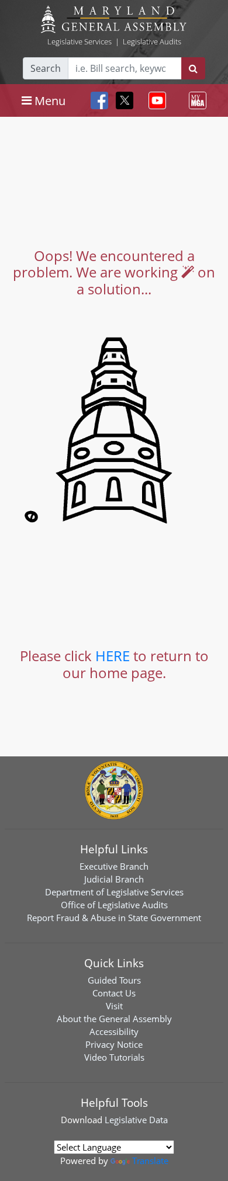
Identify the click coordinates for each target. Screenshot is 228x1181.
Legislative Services (79, 41)
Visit (114, 1006)
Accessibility (114, 1031)
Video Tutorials (114, 1057)
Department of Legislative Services (114, 892)
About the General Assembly (114, 1018)
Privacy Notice (114, 1044)
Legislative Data (136, 1120)
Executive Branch (114, 866)
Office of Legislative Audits (114, 905)
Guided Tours (114, 980)
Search (45, 68)
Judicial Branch (114, 879)
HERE (112, 655)
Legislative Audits (152, 41)
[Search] (193, 68)
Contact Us (114, 993)
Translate (150, 1160)
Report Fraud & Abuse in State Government (114, 917)
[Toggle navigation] (155, 100)
